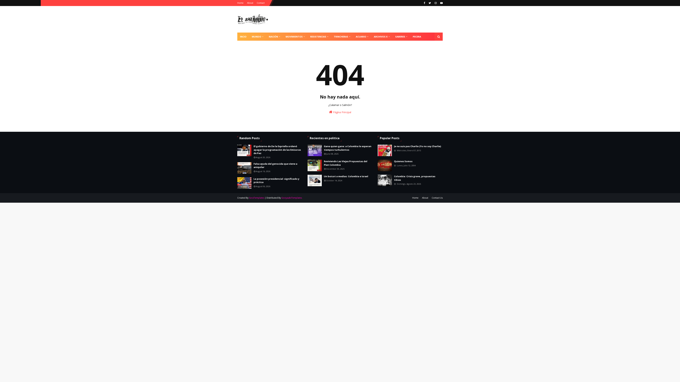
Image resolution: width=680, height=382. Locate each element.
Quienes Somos (403, 161)
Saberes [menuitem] (400, 36)
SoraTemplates (256, 197)
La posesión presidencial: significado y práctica (276, 180)
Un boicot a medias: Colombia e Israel (346, 176)
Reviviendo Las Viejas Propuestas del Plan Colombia (345, 163)
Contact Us (437, 197)
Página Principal (341, 112)
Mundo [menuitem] (256, 36)
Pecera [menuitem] (417, 36)
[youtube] (441, 3)
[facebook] (424, 3)
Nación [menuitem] (273, 36)
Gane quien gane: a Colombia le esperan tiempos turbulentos (347, 148)
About (250, 2)
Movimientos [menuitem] (294, 36)
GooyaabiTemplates (291, 197)
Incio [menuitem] (243, 36)
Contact (261, 2)
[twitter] (430, 3)
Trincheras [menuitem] (341, 36)
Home (240, 2)
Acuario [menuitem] (361, 36)
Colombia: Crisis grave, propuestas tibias (414, 178)
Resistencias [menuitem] (318, 36)
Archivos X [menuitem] (381, 36)
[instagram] (436, 3)
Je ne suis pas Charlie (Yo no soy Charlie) (417, 146)
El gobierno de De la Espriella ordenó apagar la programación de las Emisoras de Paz (277, 150)
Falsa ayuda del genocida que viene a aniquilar (275, 165)
